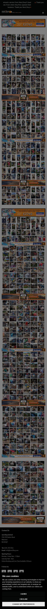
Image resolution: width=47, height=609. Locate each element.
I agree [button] (23, 594)
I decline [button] (24, 599)
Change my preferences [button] (23, 604)
